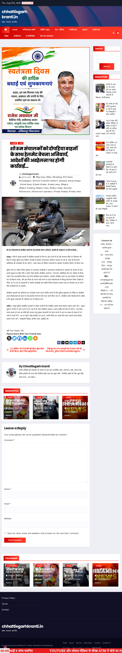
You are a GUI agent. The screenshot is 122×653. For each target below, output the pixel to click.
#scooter (68, 188)
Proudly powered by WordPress (14, 645)
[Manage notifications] (5, 648)
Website (7, 518)
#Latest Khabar (40, 184)
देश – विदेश (59, 30)
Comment (9, 440)
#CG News (68, 177)
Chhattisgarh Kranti (30, 174)
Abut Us (79, 643)
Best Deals (88, 643)
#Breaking (57, 177)
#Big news (40, 177)
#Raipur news (42, 188)
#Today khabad (61, 191)
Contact (5, 609)
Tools (87, 648)
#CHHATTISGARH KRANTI (45, 181)
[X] (9, 338)
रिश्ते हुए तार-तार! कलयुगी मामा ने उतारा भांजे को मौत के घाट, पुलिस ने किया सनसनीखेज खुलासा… (64, 349)
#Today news (75, 191)
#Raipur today (56, 188)
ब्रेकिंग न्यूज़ (45, 30)
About (71, 643)
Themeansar (48, 645)
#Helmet (63, 181)
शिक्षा (6, 36)
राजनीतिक (30, 36)
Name (7, 489)
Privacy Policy (8, 598)
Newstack (36, 645)
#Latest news (54, 184)
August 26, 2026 (15, 575)
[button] (114, 33)
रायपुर (20, 143)
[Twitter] (14, 338)
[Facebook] (19, 338)
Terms (5, 604)
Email (7, 504)
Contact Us (106, 643)
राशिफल (17, 36)
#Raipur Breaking (27, 188)
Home (14, 30)
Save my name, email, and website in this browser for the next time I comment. (43, 533)
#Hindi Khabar (74, 181)
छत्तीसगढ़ (73, 30)
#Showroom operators (42, 191)
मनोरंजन (96, 30)
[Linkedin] (25, 338)
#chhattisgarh (25, 181)
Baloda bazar (11, 566)
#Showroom (24, 191)
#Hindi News (26, 184)
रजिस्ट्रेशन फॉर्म (29, 30)
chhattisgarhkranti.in (14, 14)
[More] (35, 338)
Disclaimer (67, 648)
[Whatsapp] (30, 338)
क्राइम (84, 30)
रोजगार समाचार (46, 36)
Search (99, 48)
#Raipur (64, 184)
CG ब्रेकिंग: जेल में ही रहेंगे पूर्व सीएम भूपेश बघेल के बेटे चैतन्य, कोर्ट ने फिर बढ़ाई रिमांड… (27, 349)
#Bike (48, 177)
